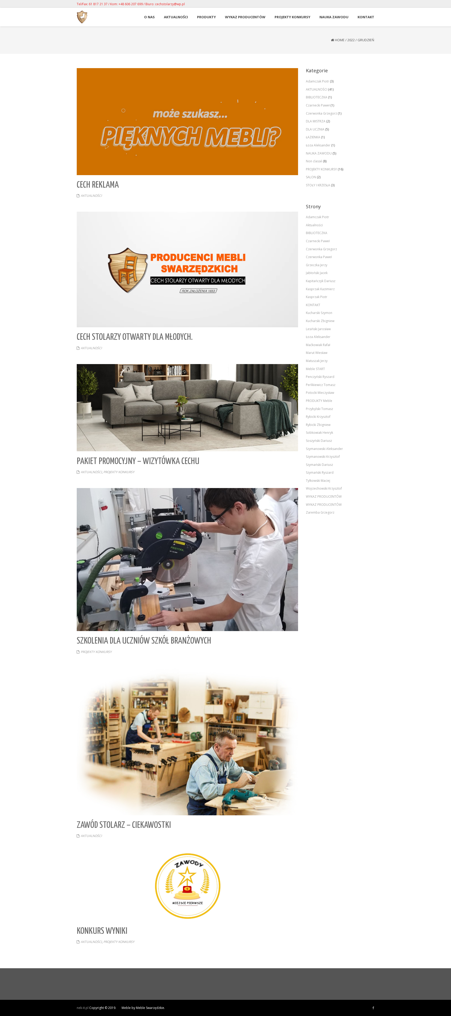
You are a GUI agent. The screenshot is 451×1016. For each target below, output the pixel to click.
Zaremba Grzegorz (320, 512)
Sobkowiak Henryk (319, 432)
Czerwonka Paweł (319, 257)
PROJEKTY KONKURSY (118, 472)
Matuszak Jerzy (317, 361)
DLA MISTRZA (315, 121)
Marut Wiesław (316, 352)
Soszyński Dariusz (319, 440)
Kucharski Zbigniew (320, 321)
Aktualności (314, 225)
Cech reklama (98, 185)
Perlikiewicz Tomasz (320, 385)
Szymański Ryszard (320, 472)
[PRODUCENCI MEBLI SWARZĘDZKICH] (373, 1008)
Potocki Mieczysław (320, 392)
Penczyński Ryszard (320, 377)
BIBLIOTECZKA (316, 97)
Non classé (314, 161)
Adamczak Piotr (317, 81)
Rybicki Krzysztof (318, 416)
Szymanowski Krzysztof (323, 456)
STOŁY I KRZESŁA (318, 185)
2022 (351, 40)
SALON (311, 177)
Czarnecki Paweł (318, 105)
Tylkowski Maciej (318, 480)
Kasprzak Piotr (316, 297)
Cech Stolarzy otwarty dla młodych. (135, 337)
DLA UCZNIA (315, 129)
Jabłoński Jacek (317, 273)
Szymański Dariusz (319, 464)
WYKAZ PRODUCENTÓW (324, 496)
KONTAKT (313, 305)
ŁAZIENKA (313, 137)
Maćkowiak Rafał (318, 345)
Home (340, 40)
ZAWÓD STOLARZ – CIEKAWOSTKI (124, 825)
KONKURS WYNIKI (102, 931)
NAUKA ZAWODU (319, 153)
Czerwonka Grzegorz (321, 113)
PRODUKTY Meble (319, 401)
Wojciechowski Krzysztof (324, 488)
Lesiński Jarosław (318, 329)
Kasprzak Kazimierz (320, 289)
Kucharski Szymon (319, 313)
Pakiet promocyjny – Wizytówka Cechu (138, 461)
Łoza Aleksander (318, 145)
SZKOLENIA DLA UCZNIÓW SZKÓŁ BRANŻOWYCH (144, 641)
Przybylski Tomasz (319, 409)
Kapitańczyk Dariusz (320, 281)
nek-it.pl (82, 1008)
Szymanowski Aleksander (324, 449)
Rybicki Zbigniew (318, 425)
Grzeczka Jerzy (316, 265)
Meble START (315, 369)
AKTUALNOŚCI (91, 195)
